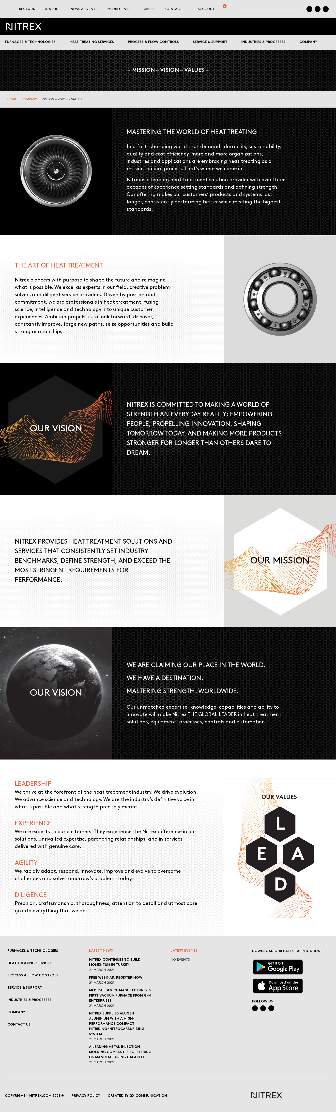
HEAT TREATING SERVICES (29, 963)
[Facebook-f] (317, 9)
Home (12, 99)
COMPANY (29, 99)
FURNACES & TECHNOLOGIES (32, 951)
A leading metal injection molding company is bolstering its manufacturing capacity (120, 1052)
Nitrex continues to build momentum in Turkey (114, 962)
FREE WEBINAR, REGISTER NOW (115, 978)
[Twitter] (326, 9)
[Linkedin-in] (309, 9)
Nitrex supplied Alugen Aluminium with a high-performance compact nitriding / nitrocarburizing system (116, 1024)
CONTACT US (19, 1025)
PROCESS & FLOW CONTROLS (32, 975)
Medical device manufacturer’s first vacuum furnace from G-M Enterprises (120, 996)
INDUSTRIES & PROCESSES (29, 1000)
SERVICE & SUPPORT (24, 988)
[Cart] (222, 9)
